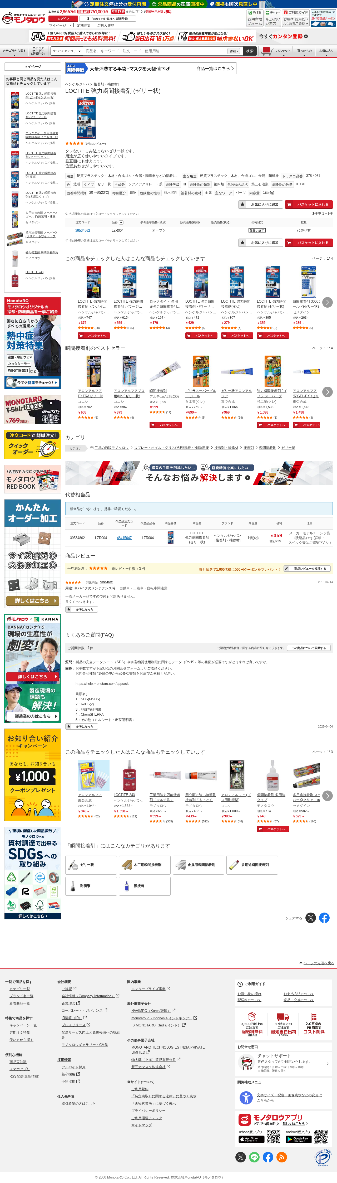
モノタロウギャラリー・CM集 (85, 1045)
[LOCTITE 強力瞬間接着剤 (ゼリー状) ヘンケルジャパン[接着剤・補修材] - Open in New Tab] (273, 282)
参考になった (84, 609)
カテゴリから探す (14, 50)
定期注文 (84, 25)
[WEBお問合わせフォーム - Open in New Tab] (255, 18)
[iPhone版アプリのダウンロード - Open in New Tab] (259, 1137)
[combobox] (155, 51)
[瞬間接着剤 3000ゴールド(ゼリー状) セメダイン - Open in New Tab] (308, 282)
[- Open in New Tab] (252, 1024)
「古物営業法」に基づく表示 (153, 1104)
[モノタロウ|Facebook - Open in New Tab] (268, 1161)
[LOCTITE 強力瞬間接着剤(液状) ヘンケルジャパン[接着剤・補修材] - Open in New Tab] (237, 282)
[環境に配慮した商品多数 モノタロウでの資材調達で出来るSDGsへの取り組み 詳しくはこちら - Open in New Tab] (32, 918)
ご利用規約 (139, 1089)
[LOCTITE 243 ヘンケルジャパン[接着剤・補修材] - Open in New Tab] (129, 776)
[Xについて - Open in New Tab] (240, 1161)
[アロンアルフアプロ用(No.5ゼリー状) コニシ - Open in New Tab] (129, 372)
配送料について (249, 1000)
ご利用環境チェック (146, 1118)
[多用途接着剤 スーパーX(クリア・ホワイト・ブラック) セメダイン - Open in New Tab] (308, 776)
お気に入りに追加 (265, 204)
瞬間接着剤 (267, 448)
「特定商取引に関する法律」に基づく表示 (163, 1096)
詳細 (233, 51)
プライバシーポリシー (148, 1111)
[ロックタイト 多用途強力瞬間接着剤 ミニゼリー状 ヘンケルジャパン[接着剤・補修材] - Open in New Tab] (165, 282)
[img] (24, 18)
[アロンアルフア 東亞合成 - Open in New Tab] (94, 776)
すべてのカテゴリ (64, 50)
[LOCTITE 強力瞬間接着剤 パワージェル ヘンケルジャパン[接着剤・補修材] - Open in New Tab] (129, 282)
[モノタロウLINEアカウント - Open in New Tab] (254, 1161)
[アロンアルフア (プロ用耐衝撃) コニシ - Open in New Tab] (237, 776)
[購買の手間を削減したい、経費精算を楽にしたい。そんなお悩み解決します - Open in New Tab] (199, 473)
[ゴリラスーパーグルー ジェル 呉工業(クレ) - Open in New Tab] (201, 372)
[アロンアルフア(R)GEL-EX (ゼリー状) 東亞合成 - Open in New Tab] (308, 372)
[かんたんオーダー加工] (32, 606)
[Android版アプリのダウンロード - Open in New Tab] (308, 1137)
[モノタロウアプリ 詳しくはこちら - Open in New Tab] (283, 1119)
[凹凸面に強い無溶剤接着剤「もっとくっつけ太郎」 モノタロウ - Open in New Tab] (201, 776)
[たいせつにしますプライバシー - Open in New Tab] (323, 1158)
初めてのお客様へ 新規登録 (110, 18)
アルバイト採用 (74, 1067)
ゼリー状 (288, 448)
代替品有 (304, 230)
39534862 (82, 230)
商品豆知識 (18, 1062)
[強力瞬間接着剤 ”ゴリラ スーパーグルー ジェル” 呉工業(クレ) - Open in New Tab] (273, 372)
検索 (250, 51)
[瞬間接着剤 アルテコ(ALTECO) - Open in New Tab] (165, 372)
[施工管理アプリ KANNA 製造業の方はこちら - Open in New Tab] (32, 721)
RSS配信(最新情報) (24, 1076)
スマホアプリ (19, 1069)
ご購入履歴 (105, 25)
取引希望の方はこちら (79, 1104)
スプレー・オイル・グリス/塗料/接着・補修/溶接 (171, 448)
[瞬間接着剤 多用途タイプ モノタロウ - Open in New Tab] (273, 776)
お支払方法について (299, 994)
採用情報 (64, 1060)
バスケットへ (97, 335)
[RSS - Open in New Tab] (281, 1161)
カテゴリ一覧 (19, 989)
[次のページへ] (327, 302)
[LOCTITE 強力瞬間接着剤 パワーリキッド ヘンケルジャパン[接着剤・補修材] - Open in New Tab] (201, 282)
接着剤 (249, 448)
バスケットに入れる (313, 204)
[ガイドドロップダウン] (296, 21)
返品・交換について (299, 1000)
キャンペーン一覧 (23, 1025)
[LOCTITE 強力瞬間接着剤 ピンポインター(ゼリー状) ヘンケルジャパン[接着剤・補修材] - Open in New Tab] (94, 282)
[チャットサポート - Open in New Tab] (273, 18)
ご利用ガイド (255, 984)
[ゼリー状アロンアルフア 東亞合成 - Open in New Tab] (237, 372)
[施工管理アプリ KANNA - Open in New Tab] (32, 681)
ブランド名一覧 (21, 996)
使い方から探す (21, 1040)
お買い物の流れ (249, 994)
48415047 (124, 538)
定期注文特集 (19, 1033)
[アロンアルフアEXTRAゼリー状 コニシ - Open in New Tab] (94, 372)
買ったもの (304, 50)
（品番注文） (38, 50)
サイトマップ (141, 1125)
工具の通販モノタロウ (112, 448)
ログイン (63, 18)
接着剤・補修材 (226, 448)
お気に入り (326, 50)
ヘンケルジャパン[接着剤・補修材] (92, 84)
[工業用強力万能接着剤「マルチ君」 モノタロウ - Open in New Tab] (165, 776)
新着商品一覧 (19, 1003)
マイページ (57, 25)
